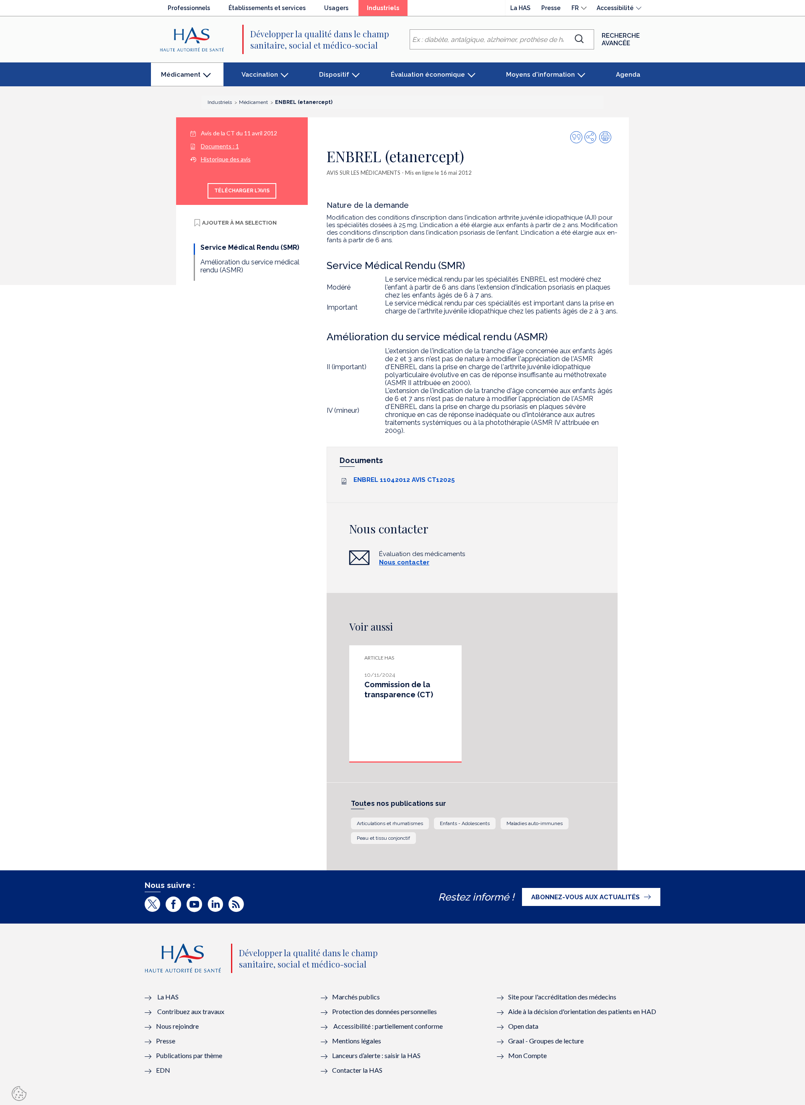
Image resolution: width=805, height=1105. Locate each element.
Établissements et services (267, 8)
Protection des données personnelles (384, 1011)
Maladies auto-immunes (534, 823)
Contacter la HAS (357, 1070)
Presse (551, 8)
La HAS (520, 8)
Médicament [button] (180, 78)
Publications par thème (189, 1055)
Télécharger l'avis (242, 191)
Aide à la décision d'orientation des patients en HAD (582, 1011)
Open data (523, 1026)
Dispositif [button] (334, 74)
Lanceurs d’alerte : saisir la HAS (376, 1055)
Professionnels (189, 8)
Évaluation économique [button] (428, 74)
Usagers (336, 8)
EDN (163, 1070)
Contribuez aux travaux (191, 1011)
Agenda (628, 74)
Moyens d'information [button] (540, 74)
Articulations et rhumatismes (390, 823)
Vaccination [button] (260, 74)
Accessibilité (615, 8)
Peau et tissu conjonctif (383, 838)
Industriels (387, 10)
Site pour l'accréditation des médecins (562, 997)
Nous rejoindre (177, 1026)
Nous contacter (404, 562)
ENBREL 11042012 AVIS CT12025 (404, 480)
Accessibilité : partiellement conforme (388, 1026)
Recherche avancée (621, 39)
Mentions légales (356, 1041)
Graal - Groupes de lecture (546, 1041)
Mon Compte (527, 1055)
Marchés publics (356, 997)
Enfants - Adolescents (465, 823)
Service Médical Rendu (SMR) (249, 247)
